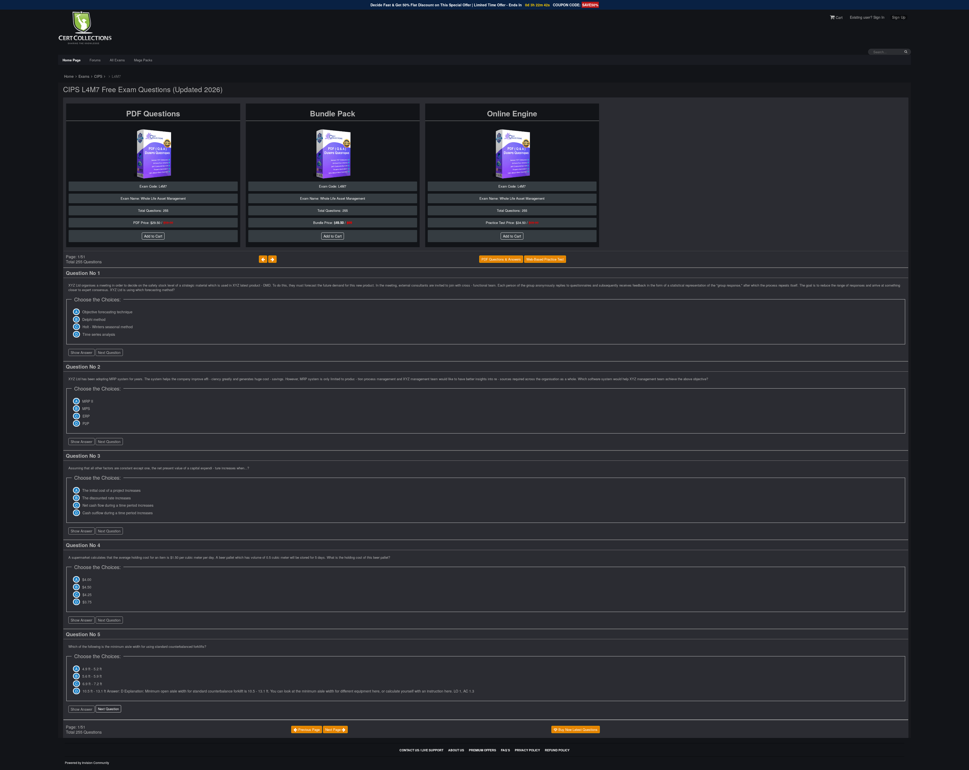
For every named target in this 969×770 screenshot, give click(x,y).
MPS (86, 408)
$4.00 (86, 579)
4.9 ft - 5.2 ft (92, 668)
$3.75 (87, 601)
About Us (456, 750)
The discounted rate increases (106, 497)
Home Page (71, 60)
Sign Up (899, 17)
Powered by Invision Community (87, 762)
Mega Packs (143, 60)
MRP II (87, 401)
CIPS (97, 76)
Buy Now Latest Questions (577, 729)
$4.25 (87, 594)
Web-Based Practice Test (545, 259)
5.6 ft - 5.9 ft (92, 676)
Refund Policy (557, 750)
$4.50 (86, 586)
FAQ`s (505, 750)
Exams (83, 76)
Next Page (333, 729)
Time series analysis (99, 334)
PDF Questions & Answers (501, 259)
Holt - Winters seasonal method (108, 326)
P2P (86, 423)
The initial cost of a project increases (111, 490)
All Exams (117, 60)
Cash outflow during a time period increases (118, 512)
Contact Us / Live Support (421, 750)
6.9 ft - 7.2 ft (92, 683)
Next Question (109, 352)
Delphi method (93, 319)
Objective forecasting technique (107, 311)
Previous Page (308, 729)
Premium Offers (482, 750)
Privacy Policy (527, 750)
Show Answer (81, 352)
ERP (86, 416)
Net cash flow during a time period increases (118, 505)
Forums (95, 60)
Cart (839, 17)
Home (68, 76)
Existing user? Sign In (867, 17)
